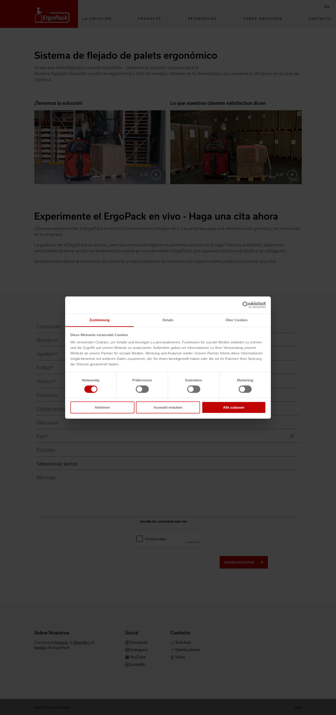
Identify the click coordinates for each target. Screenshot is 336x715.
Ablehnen (102, 407)
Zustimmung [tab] (99, 320)
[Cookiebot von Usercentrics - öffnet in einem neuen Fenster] (246, 305)
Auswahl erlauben (168, 407)
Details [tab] (168, 320)
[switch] (142, 389)
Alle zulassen (233, 407)
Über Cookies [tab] (237, 320)
